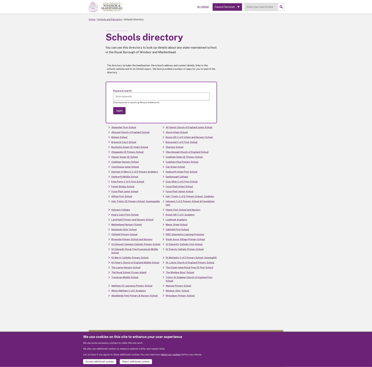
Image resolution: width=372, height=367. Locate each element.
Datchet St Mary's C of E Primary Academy (134, 171)
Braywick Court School (123, 142)
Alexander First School (123, 127)
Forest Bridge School (122, 186)
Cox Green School (175, 167)
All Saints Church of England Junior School (189, 127)
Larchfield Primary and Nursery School (132, 219)
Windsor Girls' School (177, 290)
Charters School (174, 147)
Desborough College (177, 176)
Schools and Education (109, 19)
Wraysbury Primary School (180, 295)
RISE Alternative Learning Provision (185, 234)
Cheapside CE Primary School (127, 152)
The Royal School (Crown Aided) (128, 272)
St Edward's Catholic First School (184, 244)
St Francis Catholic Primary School (185, 249)
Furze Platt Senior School (179, 191)
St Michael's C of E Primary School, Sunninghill (191, 257)
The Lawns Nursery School (126, 267)
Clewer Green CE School (124, 157)
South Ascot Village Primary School (185, 239)
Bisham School (119, 137)
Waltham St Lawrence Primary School (131, 285)
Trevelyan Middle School (124, 277)
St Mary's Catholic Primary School (130, 257)
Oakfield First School (177, 229)
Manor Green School (177, 224)
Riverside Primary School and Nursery (131, 239)
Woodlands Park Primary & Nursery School (134, 295)
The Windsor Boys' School (180, 272)
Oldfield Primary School (124, 234)
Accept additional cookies (100, 361)
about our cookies (171, 354)
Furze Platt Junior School (124, 191)
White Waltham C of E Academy (128, 290)
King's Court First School (125, 214)
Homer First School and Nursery (183, 209)
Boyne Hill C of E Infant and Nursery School (189, 137)
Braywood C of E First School (181, 142)
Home (92, 19)
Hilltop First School (121, 196)
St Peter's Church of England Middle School (135, 262)
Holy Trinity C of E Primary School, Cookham (190, 196)
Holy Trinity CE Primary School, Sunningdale (135, 201)
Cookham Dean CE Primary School (184, 157)
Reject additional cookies (136, 361)
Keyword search (122, 91)
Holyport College (120, 209)
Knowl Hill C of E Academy (180, 214)
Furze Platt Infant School (179, 186)
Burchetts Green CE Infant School (129, 147)
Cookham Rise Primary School (182, 162)
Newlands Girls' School (124, 229)
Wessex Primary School (178, 285)
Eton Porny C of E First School (127, 181)
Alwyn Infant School (177, 132)
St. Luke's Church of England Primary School (190, 262)
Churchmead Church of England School (187, 152)
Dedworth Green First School (181, 171)
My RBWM (203, 7)
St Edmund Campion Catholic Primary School (135, 244)
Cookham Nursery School (125, 162)
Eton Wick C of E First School (182, 181)
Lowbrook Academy (176, 219)
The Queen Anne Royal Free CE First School (189, 267)
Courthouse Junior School (125, 167)
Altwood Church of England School (130, 132)
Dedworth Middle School (124, 176)
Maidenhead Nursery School (126, 224)
